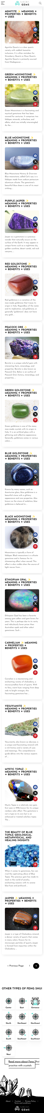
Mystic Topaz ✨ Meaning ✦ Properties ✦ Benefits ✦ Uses (21, 772)
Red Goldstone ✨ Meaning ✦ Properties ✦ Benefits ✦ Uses (21, 267)
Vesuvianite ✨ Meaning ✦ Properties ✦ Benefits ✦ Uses (21, 709)
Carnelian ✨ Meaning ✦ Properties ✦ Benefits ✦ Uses (21, 646)
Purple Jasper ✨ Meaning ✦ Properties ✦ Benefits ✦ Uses (21, 204)
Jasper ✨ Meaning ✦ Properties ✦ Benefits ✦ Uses (20, 901)
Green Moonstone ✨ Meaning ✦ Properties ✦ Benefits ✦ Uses (21, 77)
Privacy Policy (30, 1101)
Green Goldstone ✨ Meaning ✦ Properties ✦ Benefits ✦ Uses (21, 393)
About (8, 1101)
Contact (18, 1101)
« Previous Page (15, 966)
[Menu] (3, 3)
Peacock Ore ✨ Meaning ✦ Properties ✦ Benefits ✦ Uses (21, 330)
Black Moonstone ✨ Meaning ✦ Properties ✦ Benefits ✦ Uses (21, 519)
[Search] (40, 3)
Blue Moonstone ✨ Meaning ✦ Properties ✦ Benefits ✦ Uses (21, 140)
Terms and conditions (22, 1103)
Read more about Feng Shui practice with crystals (23, 1063)
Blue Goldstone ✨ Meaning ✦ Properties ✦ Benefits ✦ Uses (21, 456)
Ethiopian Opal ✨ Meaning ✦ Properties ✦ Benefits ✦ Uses (21, 582)
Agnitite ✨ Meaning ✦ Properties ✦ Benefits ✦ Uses (21, 14)
